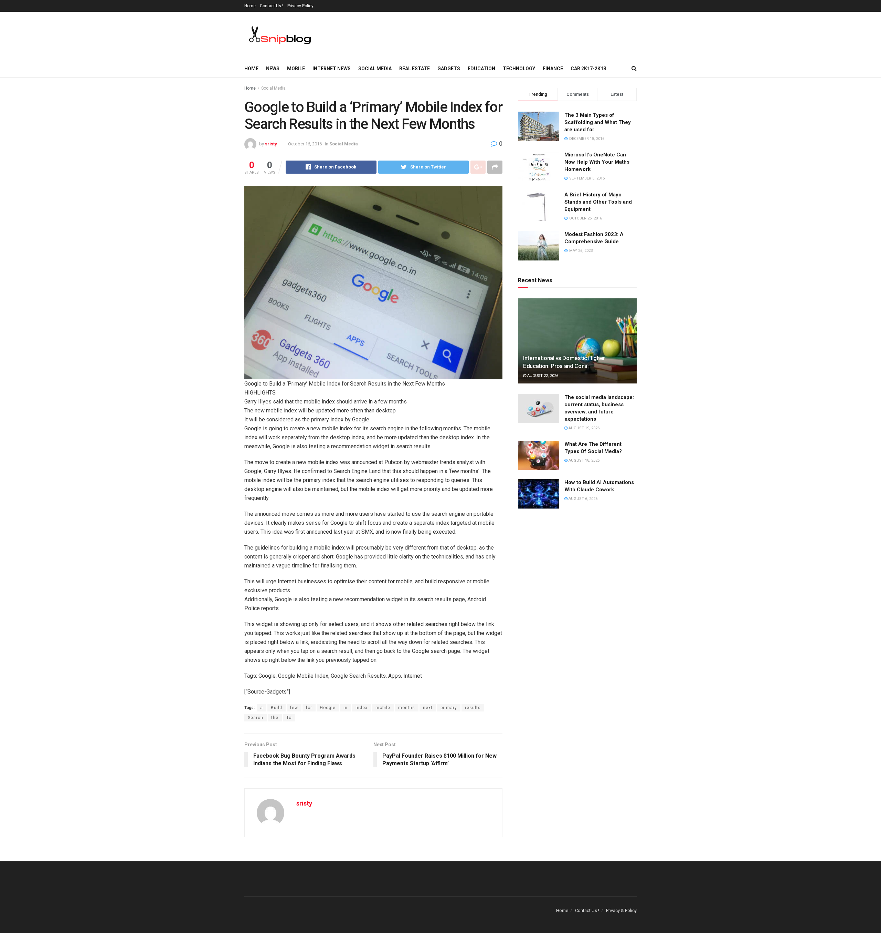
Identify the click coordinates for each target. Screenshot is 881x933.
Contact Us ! (271, 5)
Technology (519, 68)
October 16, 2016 (305, 143)
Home (250, 5)
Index (361, 707)
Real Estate (414, 68)
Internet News (331, 68)
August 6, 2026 (582, 498)
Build (276, 707)
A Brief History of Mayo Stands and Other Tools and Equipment (598, 202)
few (294, 707)
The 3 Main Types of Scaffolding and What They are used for (597, 122)
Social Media (375, 68)
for (309, 707)
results (473, 707)
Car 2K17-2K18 (588, 68)
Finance (553, 68)
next (428, 707)
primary (448, 707)
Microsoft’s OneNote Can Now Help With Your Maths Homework (596, 162)
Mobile (296, 68)
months (406, 707)
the (274, 717)
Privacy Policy (300, 5)
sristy (271, 143)
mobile (382, 707)
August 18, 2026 (583, 460)
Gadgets (448, 68)
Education (481, 68)
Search (255, 717)
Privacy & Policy (621, 910)
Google (328, 707)
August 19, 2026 (583, 428)
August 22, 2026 (542, 375)
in (345, 707)
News (272, 68)
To (288, 717)
